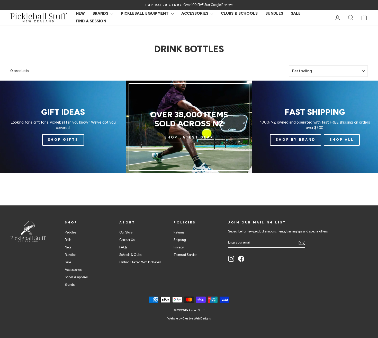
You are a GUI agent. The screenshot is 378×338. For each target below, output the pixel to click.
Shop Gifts (63, 140)
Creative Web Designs (196, 318)
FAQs (123, 247)
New (80, 13)
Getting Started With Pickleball (140, 262)
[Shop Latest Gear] (189, 127)
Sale (68, 262)
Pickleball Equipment (145, 13)
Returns (179, 232)
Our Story (126, 232)
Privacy (179, 247)
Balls (68, 240)
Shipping (180, 240)
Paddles (70, 232)
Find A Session (91, 21)
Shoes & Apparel (76, 277)
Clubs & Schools (239, 13)
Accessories (195, 13)
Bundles (274, 13)
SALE (296, 13)
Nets (68, 247)
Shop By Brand (296, 140)
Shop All (341, 140)
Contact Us (126, 240)
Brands (101, 13)
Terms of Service (185, 255)
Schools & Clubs (130, 255)
